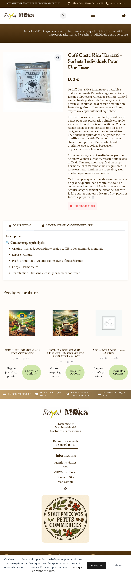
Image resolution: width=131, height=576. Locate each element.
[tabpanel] (65, 254)
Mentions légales (65, 463)
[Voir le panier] (124, 16)
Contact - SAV (65, 477)
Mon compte (65, 482)
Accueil (28, 31)
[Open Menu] (93, 16)
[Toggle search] (63, 15)
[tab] (20, 225)
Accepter (96, 565)
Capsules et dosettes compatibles (105, 31)
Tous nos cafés (76, 31)
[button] (57, 57)
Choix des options (31, 372)
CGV (65, 467)
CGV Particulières (65, 472)
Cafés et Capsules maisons (50, 31)
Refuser (117, 565)
